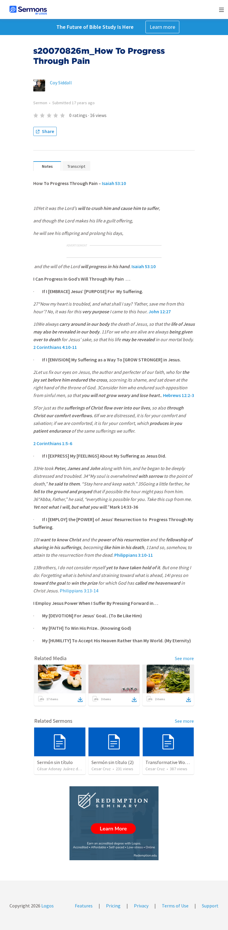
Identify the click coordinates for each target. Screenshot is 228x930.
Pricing (113, 906)
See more (184, 658)
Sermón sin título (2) (112, 762)
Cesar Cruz (101, 768)
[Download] (80, 699)
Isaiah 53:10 (114, 183)
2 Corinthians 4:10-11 (55, 347)
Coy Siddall (61, 83)
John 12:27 (159, 311)
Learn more (162, 26)
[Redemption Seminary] (114, 823)
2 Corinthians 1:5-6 (52, 443)
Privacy (141, 906)
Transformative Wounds (169, 762)
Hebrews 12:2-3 (178, 395)
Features (84, 906)
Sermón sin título (55, 762)
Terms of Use (175, 906)
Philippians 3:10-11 (133, 555)
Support (210, 906)
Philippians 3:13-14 (79, 591)
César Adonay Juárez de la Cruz (65, 768)
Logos (47, 906)
